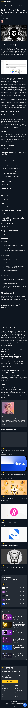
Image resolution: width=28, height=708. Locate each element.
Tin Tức (16, 688)
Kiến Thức (3, 448)
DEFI (16, 694)
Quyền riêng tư (12, 703)
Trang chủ (3, 5)
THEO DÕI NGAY (10, 681)
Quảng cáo (4, 694)
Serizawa (7, 20)
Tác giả (3, 690)
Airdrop (16, 692)
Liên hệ (3, 692)
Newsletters (5, 696)
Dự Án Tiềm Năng (19, 690)
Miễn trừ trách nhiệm (20, 703)
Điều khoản (6, 703)
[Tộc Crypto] (6, 2)
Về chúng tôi (5, 688)
